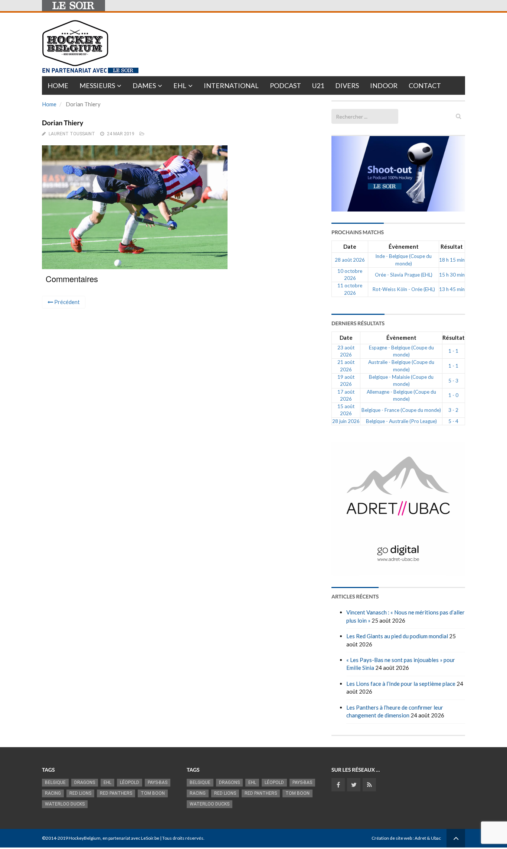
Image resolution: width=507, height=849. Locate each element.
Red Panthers (116, 793)
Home (58, 85)
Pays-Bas (157, 782)
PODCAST (285, 85)
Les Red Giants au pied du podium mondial (397, 636)
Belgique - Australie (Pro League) (401, 421)
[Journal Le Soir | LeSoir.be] (73, 5)
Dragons (84, 782)
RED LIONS (80, 793)
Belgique (55, 782)
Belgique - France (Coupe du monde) (401, 410)
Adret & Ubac (428, 838)
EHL (179, 85)
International (231, 85)
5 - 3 (453, 381)
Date (349, 246)
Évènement (404, 246)
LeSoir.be (150, 838)
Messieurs (97, 85)
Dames (144, 85)
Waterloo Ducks (65, 804)
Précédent (66, 301)
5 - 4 (453, 421)
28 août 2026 (350, 260)
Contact (425, 85)
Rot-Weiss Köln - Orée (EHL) (403, 289)
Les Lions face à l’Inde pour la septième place (400, 683)
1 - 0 (453, 395)
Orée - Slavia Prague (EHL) (403, 275)
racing (53, 793)
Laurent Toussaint (72, 133)
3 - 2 (453, 410)
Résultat (452, 246)
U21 (318, 85)
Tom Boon (153, 793)
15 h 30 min (452, 275)
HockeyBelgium (85, 838)
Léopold (129, 782)
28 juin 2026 (346, 421)
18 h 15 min (452, 260)
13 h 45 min (452, 289)
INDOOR (384, 85)
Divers (347, 85)
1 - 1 (453, 351)
